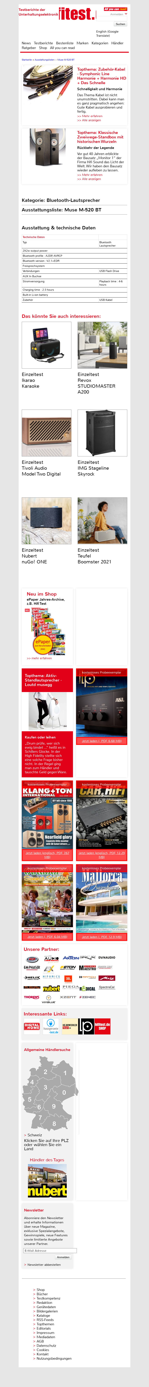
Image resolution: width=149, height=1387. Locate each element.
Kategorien (100, 43)
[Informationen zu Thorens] (32, 999)
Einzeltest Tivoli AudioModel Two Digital (41, 468)
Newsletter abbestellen (44, 1265)
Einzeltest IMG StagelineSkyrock (93, 468)
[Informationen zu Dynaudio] (107, 959)
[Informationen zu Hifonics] (51, 979)
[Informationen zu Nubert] (51, 989)
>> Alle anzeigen (89, 120)
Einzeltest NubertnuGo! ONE (34, 556)
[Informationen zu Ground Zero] (104, 969)
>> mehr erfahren (39, 658)
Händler (117, 43)
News (26, 43)
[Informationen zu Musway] (32, 989)
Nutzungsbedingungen (54, 1358)
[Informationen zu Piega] (70, 989)
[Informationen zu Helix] (32, 979)
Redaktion (44, 1302)
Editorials (44, 1328)
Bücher (42, 1294)
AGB (40, 1341)
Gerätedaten (46, 1307)
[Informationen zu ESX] (48, 969)
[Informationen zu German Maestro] (87, 969)
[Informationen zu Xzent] (68, 999)
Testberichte (43, 43)
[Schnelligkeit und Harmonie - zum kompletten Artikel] (49, 95)
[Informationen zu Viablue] (48, 999)
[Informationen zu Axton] (70, 959)
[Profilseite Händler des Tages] (47, 1196)
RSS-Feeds (45, 1320)
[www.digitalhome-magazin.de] (32, 1038)
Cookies (43, 1350)
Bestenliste (65, 43)
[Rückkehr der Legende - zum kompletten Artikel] (49, 156)
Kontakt (43, 1354)
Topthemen (45, 1324)
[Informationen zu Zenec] (87, 999)
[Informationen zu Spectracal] (107, 989)
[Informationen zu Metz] (107, 979)
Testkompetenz (48, 1298)
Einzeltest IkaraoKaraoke (32, 380)
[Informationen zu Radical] (87, 989)
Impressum (45, 1332)
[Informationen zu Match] (87, 979)
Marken (82, 43)
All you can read (62, 47)
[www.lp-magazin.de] (86, 1038)
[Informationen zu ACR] (32, 959)
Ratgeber (29, 47)
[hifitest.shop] (102, 1038)
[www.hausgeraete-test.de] (51, 1038)
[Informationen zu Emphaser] (32, 969)
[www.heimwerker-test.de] (70, 1038)
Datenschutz (46, 1345)
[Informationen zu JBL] (68, 979)
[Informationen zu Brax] (87, 959)
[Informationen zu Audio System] (51, 959)
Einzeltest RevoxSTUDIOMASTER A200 (96, 383)
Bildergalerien (47, 1311)
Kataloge (43, 1315)
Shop (43, 47)
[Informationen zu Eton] (68, 969)
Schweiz (35, 1135)
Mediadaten (46, 1337)
